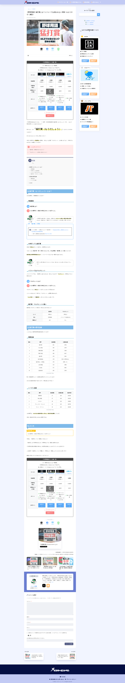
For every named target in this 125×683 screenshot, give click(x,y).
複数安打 (62, 554)
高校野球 (71, 552)
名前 (28, 616)
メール (29, 622)
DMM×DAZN (51, 76)
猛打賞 (57, 554)
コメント (29, 601)
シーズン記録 (33, 180)
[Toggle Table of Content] (33, 163)
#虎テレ (59, 229)
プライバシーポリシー (71, 679)
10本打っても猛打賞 (35, 170)
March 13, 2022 (48, 233)
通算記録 (33, 178)
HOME (63, 676)
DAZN (41, 76)
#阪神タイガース (64, 229)
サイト (28, 627)
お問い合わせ (61, 679)
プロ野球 (63, 552)
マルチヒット (46, 554)
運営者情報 (53, 679)
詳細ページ (93, 60)
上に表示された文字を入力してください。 (36, 638)
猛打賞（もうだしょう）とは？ (35, 167)
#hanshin (55, 229)
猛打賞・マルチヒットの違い (37, 173)
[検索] (100, 2)
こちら (52, 582)
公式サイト (42, 108)
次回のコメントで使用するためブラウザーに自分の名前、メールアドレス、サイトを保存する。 (48, 632)
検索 (98, 14)
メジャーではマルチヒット (36, 172)
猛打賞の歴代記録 (33, 176)
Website (48, 587)
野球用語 (66, 554)
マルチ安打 (52, 554)
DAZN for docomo (60, 76)
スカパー (69, 76)
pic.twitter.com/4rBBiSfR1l (37, 231)
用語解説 (33, 169)
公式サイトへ (50, 115)
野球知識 (71, 554)
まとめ (30, 182)
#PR (70, 55)
